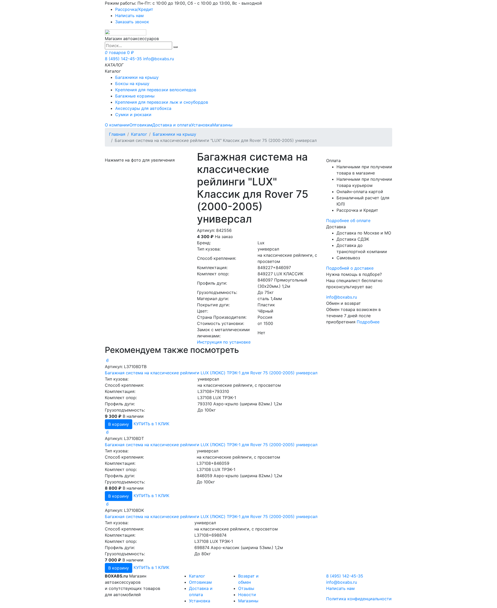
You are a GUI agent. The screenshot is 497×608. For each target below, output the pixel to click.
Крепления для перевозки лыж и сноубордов (161, 102)
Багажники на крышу (137, 77)
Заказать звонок (132, 21)
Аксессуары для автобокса (143, 108)
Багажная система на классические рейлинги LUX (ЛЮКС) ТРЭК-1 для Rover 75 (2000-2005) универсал (211, 372)
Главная (117, 134)
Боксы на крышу (132, 83)
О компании (117, 124)
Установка (201, 124)
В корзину (118, 424)
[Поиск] (175, 47)
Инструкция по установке (224, 342)
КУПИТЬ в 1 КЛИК (151, 423)
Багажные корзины (135, 95)
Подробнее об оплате (348, 220)
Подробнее (368, 321)
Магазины (222, 124)
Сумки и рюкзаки (133, 114)
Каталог (139, 134)
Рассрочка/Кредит (134, 9)
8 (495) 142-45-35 (123, 58)
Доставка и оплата (171, 124)
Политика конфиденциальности (359, 598)
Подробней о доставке (350, 268)
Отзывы (246, 588)
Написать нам (129, 15)
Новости (247, 594)
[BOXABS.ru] (125, 32)
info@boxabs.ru (158, 58)
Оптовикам (140, 124)
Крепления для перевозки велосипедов (155, 89)
